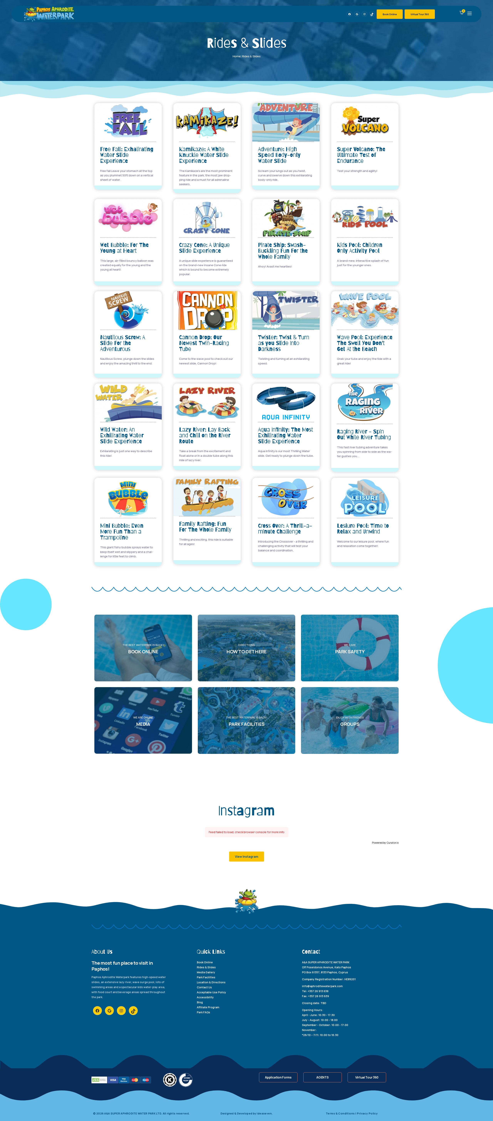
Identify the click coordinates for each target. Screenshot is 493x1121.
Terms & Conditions (341, 1113)
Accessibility (205, 997)
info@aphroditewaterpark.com (322, 986)
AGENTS (322, 1077)
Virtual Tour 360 (420, 14)
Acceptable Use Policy (211, 992)
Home (237, 56)
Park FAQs (203, 1012)
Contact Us (204, 987)
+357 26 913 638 (318, 991)
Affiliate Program (208, 1007)
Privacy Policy (367, 1113)
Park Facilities (206, 977)
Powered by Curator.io (385, 842)
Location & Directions (211, 982)
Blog (200, 1002)
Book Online (390, 14)
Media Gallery (206, 972)
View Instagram (246, 856)
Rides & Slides (206, 967)
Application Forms (278, 1077)
